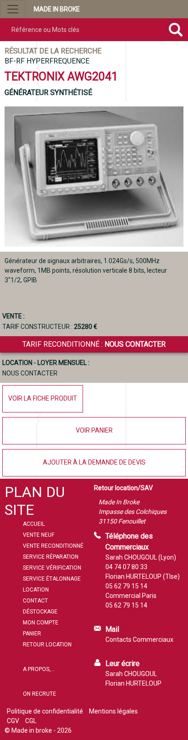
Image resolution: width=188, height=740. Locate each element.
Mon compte (40, 622)
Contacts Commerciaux (139, 639)
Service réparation (50, 557)
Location (36, 590)
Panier (32, 633)
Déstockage (40, 611)
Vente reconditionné (53, 546)
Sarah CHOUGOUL (131, 673)
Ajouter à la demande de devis (94, 462)
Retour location (47, 644)
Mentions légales (113, 711)
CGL (31, 720)
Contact (35, 600)
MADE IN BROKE (57, 9)
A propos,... (39, 669)
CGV (13, 720)
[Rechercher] (175, 29)
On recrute (39, 694)
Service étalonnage (52, 579)
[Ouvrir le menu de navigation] (13, 9)
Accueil (34, 524)
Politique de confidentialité (45, 711)
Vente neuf (38, 535)
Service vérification (52, 568)
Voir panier (94, 430)
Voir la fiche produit (42, 398)
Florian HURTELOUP (133, 683)
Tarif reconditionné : (94, 344)
